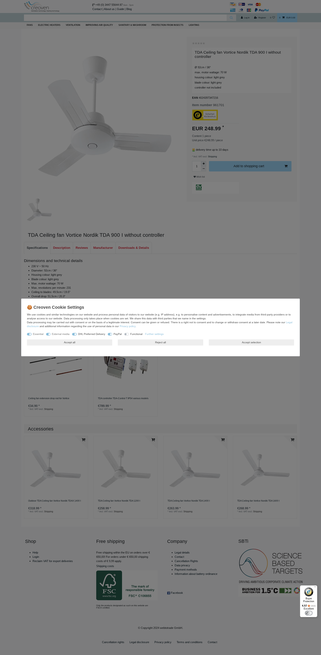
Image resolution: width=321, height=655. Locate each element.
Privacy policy (127, 326)
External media (60, 334)
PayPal (118, 334)
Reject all (160, 342)
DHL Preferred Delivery (91, 334)
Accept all (69, 342)
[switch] (308, 613)
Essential (38, 334)
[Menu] (315, 587)
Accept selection (251, 342)
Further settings (154, 334)
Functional (136, 334)
